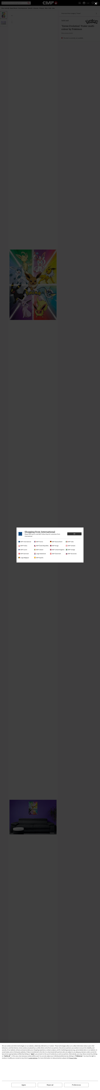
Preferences (76, 1085)
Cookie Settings (32, 1058)
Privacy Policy (73, 1058)
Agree (24, 1085)
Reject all (50, 1085)
